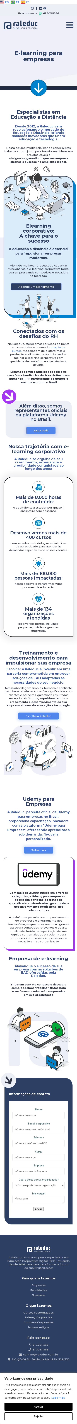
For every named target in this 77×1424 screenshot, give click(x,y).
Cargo (38, 1151)
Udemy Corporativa (38, 1317)
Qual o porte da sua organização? (39, 1179)
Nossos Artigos (38, 1327)
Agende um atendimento (36, 286)
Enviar (38, 1208)
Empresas (39, 1285)
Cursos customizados (38, 1312)
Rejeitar (38, 1416)
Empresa (38, 1165)
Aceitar (38, 1406)
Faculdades (38, 1290)
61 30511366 (51, 13)
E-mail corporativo (39, 1123)
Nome (38, 1109)
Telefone (39, 1137)
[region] (38, 1398)
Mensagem (38, 1193)
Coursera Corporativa (38, 1322)
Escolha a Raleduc (38, 716)
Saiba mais (58, 1397)
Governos (38, 1295)
